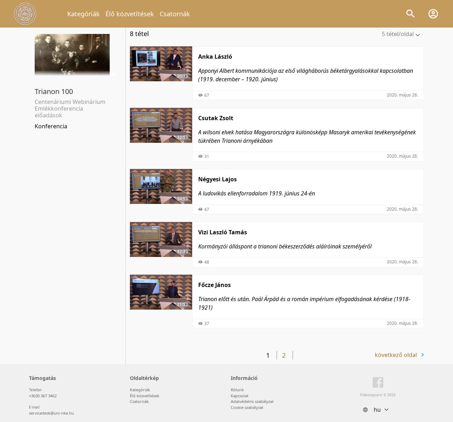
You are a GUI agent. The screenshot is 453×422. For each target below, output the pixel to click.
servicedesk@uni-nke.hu (51, 413)
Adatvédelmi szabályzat (252, 401)
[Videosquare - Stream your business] (25, 14)
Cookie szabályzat (247, 407)
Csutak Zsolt (215, 118)
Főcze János (214, 285)
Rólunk (237, 389)
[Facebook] (377, 383)
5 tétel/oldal (398, 34)
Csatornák (175, 14)
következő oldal (396, 355)
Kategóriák (83, 14)
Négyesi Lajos (217, 179)
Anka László (215, 56)
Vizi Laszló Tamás (222, 232)
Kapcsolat (239, 395)
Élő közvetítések (129, 14)
